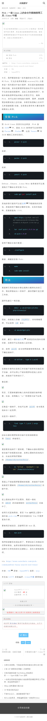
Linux (28, 642)
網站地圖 (30, 717)
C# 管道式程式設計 (11, 690)
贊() (25, 635)
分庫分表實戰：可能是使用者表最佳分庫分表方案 (23, 665)
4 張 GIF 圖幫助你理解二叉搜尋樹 (17, 669)
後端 (19, 8)
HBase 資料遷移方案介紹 (13, 686)
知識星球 (23, 3)
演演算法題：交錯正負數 (11, 652)
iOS (23, 642)
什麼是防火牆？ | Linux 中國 (35, 653)
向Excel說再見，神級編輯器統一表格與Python (21, 698)
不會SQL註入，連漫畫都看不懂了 (17, 694)
